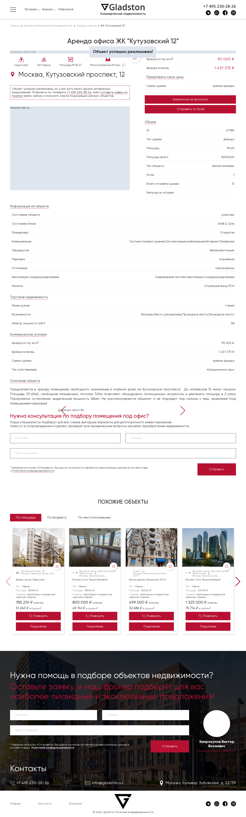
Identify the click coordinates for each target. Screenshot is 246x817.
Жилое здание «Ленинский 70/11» (147, 580)
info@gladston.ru (107, 783)
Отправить (216, 469)
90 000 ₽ (226, 59)
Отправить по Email (190, 109)
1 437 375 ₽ (224, 68)
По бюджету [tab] (56, 517)
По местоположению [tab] (94, 517)
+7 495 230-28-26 (219, 6)
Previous (63, 410)
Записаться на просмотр (190, 99)
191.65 (230, 148)
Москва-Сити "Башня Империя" (90, 580)
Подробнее (38, 626)
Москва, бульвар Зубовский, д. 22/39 (201, 783)
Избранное (65, 9)
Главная (15, 803)
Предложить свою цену (165, 77)
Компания (75, 803)
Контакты (28, 769)
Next (182, 410)
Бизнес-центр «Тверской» (30, 580)
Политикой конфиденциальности (33, 471)
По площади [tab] (25, 517)
